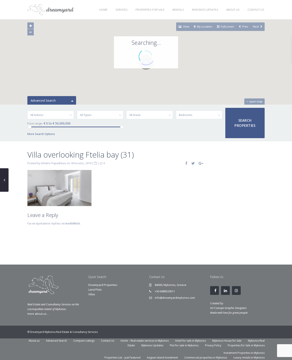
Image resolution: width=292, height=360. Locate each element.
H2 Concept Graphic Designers (228, 308)
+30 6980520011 (165, 291)
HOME (103, 10)
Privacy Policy (213, 345)
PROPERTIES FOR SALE (150, 10)
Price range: (35, 123)
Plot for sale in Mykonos (184, 345)
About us (34, 340)
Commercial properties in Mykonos (205, 357)
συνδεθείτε (72, 223)
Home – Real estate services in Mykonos (145, 340)
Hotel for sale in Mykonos (190, 340)
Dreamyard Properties (102, 285)
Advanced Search (56, 340)
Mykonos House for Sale (227, 340)
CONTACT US (256, 10)
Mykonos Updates (152, 345)
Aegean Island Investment (162, 357)
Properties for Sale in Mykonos (246, 345)
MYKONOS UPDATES (205, 10)
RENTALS (178, 10)
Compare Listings (83, 340)
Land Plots (95, 289)
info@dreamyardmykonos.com (175, 298)
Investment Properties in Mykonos (244, 353)
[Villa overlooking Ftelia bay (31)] (59, 188)
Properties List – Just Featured (122, 357)
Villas (91, 294)
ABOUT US (233, 10)
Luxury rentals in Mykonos (249, 357)
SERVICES (121, 10)
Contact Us (107, 340)
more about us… (38, 314)
